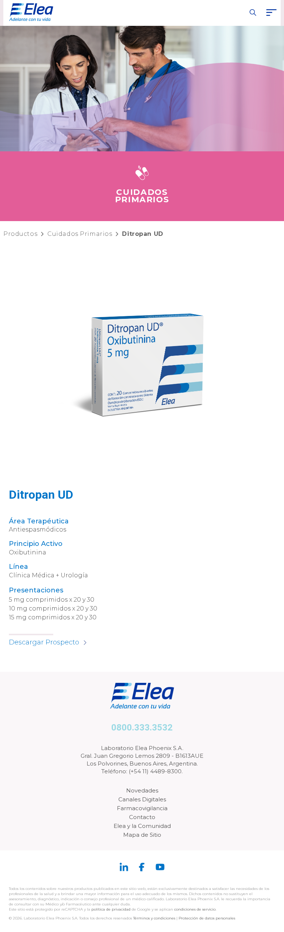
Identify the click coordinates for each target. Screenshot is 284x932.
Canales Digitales (142, 799)
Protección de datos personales (207, 918)
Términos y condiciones (154, 918)
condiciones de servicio (195, 909)
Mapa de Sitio (142, 834)
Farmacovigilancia (142, 808)
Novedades (142, 790)
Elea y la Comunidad (142, 825)
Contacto (142, 817)
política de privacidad (111, 909)
